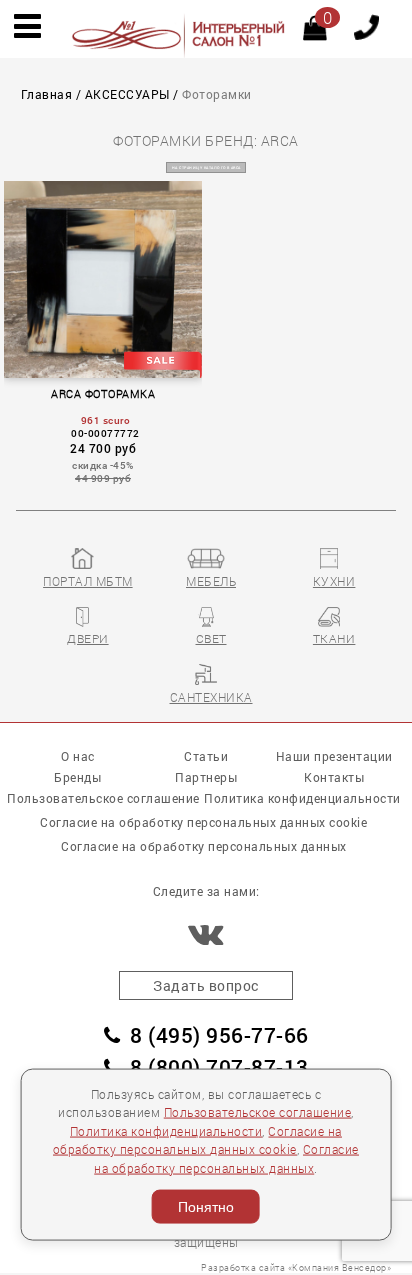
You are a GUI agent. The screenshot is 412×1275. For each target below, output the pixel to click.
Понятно (206, 1207)
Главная (47, 94)
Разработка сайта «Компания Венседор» (296, 1267)
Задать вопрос (206, 985)
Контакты (334, 777)
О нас (78, 756)
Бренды (77, 777)
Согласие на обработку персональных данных (204, 846)
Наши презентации (334, 756)
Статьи (206, 756)
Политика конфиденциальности (166, 1130)
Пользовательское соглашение (258, 1112)
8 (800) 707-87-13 (219, 1067)
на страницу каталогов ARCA (206, 167)
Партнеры (206, 777)
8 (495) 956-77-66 (219, 1035)
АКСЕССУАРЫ (127, 94)
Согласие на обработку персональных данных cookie (203, 822)
